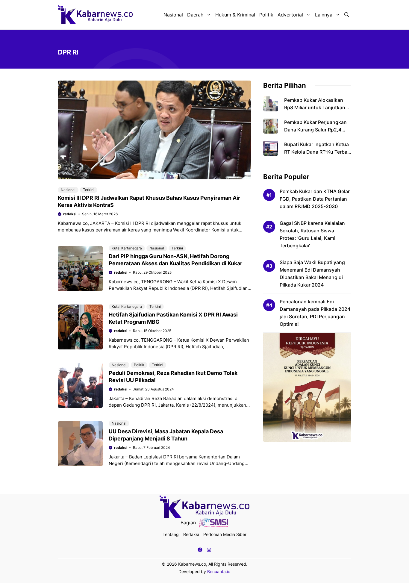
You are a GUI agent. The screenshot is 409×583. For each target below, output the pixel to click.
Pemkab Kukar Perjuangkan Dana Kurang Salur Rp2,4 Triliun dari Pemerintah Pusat (317, 129)
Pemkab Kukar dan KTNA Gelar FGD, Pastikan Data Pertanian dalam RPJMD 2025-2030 (315, 198)
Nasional (173, 15)
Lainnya (323, 15)
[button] (346, 14)
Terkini (88, 189)
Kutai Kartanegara (127, 248)
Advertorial (290, 15)
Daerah (195, 15)
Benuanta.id (219, 571)
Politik (266, 15)
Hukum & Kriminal (235, 15)
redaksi (69, 214)
